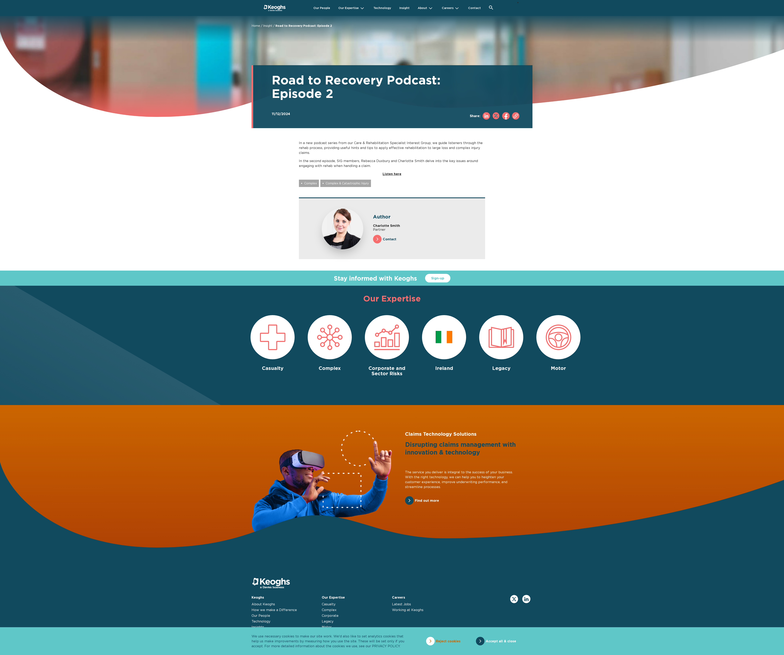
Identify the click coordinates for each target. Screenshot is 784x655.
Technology (261, 621)
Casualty (328, 604)
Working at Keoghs (407, 610)
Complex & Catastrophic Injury (347, 183)
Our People (261, 615)
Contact (389, 239)
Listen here (392, 174)
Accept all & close (501, 641)
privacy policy (386, 646)
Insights (258, 627)
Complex (310, 183)
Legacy (327, 621)
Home (256, 25)
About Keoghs (263, 604)
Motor (327, 627)
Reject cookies (448, 641)
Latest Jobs (401, 604)
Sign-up (437, 278)
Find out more (427, 500)
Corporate (330, 615)
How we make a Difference (274, 610)
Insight (267, 25)
